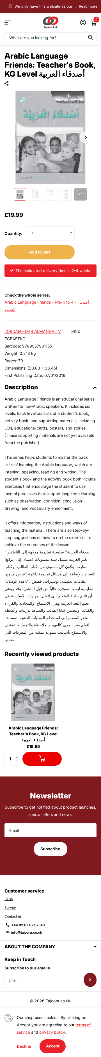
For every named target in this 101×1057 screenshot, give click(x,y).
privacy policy (52, 1032)
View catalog (7, 22)
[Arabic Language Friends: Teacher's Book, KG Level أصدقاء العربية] (33, 692)
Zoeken (90, 37)
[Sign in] (83, 22)
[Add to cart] (42, 759)
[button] (86, 137)
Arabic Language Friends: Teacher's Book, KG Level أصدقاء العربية (33, 734)
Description (21, 387)
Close (50, 947)
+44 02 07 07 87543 (28, 925)
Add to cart (39, 252)
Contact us (13, 916)
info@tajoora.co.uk (26, 932)
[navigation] (20, 194)
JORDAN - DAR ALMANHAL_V (32, 331)
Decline (24, 1046)
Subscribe (50, 848)
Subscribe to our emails (27, 967)
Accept (52, 1045)
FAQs (8, 899)
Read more (88, 6)
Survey (10, 907)
